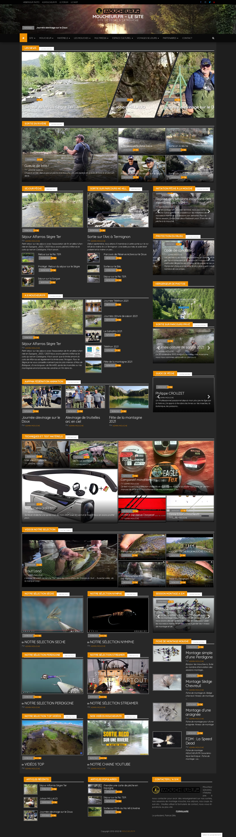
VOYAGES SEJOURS (147, 38)
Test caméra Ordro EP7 (39, 508)
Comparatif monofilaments (139, 480)
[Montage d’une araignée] (167, 712)
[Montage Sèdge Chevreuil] (167, 682)
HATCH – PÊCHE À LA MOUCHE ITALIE (189, 551)
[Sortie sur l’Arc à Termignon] (190, 168)
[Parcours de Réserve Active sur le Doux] (93, 257)
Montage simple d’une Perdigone (181, 608)
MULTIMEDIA (101, 38)
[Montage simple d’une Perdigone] (167, 653)
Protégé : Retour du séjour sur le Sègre (141, 173)
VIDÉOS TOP (34, 764)
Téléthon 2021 (111, 346)
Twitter (210, 2)
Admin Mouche (36, 112)
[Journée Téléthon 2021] (93, 305)
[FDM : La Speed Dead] (167, 739)
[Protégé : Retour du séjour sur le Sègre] (142, 168)
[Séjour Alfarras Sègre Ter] (52, 209)
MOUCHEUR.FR (128, 831)
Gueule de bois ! (36, 165)
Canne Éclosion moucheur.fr (184, 514)
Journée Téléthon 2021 (116, 300)
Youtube (214, 2)
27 (118, 792)
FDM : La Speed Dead (199, 740)
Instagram (205, 2)
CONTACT (187, 38)
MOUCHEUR (45, 38)
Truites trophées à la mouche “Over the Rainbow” (140, 577)
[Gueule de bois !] (70, 154)
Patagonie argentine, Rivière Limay (140, 551)
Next (209, 211)
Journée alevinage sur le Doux (192, 106)
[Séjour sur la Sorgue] (28, 282)
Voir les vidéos (65, 530)
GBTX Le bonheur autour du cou (90, 460)
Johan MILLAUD (130, 106)
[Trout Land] (70, 560)
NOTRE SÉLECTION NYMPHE (112, 642)
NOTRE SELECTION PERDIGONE (49, 703)
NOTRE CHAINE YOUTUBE (110, 764)
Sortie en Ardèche (178, 146)
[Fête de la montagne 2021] (93, 366)
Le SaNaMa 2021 (113, 331)
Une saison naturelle (35, 460)
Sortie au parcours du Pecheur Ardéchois (179, 339)
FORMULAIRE (182, 811)
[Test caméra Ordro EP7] (70, 495)
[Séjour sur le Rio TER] (93, 278)
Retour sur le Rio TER (49, 27)
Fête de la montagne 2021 (118, 361)
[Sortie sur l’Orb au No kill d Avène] (95, 811)
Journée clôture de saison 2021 (121, 316)
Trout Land (33, 571)
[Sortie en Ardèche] (190, 141)
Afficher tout (50, 189)
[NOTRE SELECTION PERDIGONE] (52, 676)
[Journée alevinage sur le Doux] (41, 396)
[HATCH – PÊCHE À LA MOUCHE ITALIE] (190, 546)
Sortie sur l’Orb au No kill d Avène (122, 808)
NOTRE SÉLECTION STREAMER (114, 703)
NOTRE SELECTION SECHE (45, 642)
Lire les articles (46, 49)
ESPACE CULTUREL (122, 38)
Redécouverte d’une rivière (137, 146)
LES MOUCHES (81, 38)
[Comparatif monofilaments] (166, 467)
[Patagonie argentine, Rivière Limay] (142, 546)
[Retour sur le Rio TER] (28, 257)
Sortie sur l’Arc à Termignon (184, 173)
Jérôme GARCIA (35, 170)
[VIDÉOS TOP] (52, 737)
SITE (31, 38)
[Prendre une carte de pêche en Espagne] (95, 788)
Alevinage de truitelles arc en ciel (82, 419)
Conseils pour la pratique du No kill (183, 250)
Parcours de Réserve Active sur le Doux (125, 254)
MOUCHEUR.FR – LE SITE (118, 16)
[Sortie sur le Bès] (93, 268)
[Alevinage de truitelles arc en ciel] (85, 396)
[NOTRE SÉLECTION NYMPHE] (118, 615)
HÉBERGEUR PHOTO (31, 2)
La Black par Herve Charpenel (137, 514)
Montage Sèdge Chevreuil (199, 683)
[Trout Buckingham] (190, 574)
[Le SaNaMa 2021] (93, 336)
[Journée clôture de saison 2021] (93, 320)
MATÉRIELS (63, 38)
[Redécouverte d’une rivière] (142, 141)
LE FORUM (64, 2)
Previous (158, 211)
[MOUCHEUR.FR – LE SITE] (23, 38)
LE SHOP (74, 2)
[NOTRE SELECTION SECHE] (52, 615)
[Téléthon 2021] (93, 351)
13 (117, 280)
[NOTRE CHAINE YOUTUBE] (118, 737)
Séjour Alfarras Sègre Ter (49, 106)
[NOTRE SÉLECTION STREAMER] (118, 676)
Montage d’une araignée (198, 712)
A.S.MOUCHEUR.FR (49, 2)
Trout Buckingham (179, 578)
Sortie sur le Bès (112, 266)
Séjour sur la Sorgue (49, 278)
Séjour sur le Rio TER (115, 276)
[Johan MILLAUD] (30, 802)
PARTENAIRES (170, 38)
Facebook (201, 2)
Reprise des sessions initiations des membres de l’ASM (183, 201)
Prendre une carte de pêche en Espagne (121, 787)
